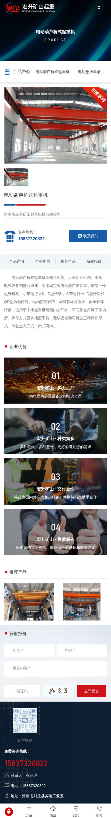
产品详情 (16, 261)
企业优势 (42, 261)
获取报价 (94, 261)
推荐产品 (68, 261)
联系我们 (90, 236)
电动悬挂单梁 (89, 72)
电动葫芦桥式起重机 (53, 72)
